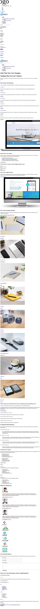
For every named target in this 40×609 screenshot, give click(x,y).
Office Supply (2, 261)
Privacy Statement (13, 604)
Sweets (1, 308)
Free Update (1, 57)
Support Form (2, 51)
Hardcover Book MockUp (3, 283)
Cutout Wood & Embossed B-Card (4, 353)
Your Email (4, 560)
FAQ (3, 589)
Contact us (4, 586)
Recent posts (4, 588)
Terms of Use (18, 604)
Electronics (2, 238)
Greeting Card (2, 306)
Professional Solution (1, 55)
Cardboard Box (2, 376)
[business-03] (2, 11)
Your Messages (4, 562)
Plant (1, 285)
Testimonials (4, 587)
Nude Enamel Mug (2, 236)
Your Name (4, 557)
